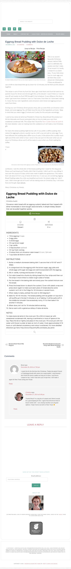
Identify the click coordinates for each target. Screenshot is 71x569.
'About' (61, 514)
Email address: (36, 476)
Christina (28, 392)
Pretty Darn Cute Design (50, 563)
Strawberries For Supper (35, 11)
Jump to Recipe (30, 48)
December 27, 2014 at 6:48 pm (35, 394)
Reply (11, 383)
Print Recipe (41, 48)
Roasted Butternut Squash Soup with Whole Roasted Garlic (52, 345)
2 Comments (29, 44)
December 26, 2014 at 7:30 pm (30, 367)
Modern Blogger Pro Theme (33, 563)
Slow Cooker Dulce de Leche (52, 121)
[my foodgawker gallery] (36, 535)
